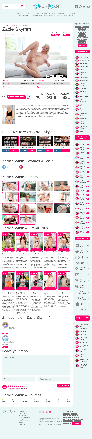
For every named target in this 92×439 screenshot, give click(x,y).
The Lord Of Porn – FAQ (25, 420)
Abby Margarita (83, 100)
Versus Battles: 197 (82, 37)
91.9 (28, 96)
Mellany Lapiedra (47, 294)
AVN (59, 401)
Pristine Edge (82, 167)
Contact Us (22, 413)
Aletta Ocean (82, 191)
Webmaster (22, 422)
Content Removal (23, 424)
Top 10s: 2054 (82, 28)
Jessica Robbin (82, 199)
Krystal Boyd (82, 172)
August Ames (82, 148)
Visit (14, 150)
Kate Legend (84, 66)
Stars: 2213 (86, 27)
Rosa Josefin (7, 254)
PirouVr (69, 401)
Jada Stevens (82, 203)
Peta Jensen (82, 222)
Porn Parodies (24, 16)
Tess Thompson (83, 105)
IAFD (13, 401)
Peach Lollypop (82, 84)
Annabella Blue (83, 92)
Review (6, 150)
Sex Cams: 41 (82, 42)
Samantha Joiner (83, 127)
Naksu (82, 69)
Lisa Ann (83, 195)
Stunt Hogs (83, 334)
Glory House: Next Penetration (84, 326)
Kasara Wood (21, 254)
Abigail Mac (82, 153)
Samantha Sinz (36, 254)
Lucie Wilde (82, 157)
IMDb (3, 401)
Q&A (82, 263)
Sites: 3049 (78, 27)
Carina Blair (6, 293)
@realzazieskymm (12, 167)
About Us (21, 411)
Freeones (24, 401)
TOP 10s (59, 16)
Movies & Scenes (83, 310)
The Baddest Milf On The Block (84, 366)
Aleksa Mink (84, 96)
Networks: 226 (82, 35)
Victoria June (82, 162)
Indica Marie (84, 80)
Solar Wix (83, 131)
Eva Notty (83, 144)
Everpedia (36, 401)
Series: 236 (82, 34)
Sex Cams (52, 13)
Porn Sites (29, 13)
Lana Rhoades (83, 181)
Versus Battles (82, 286)
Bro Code (83, 331)
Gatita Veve (48, 254)
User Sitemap (22, 415)
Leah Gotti (81, 186)
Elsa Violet (83, 118)
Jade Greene (62, 293)
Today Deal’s (68, 16)
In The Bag (83, 342)
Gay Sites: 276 (82, 32)
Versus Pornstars (82, 292)
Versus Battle (49, 16)
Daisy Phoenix (82, 122)
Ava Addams (82, 218)
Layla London (82, 227)
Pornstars (61, 13)
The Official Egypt (20, 294)
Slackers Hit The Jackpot (84, 346)
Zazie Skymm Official (29, 167)
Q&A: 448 (82, 30)
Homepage (19, 13)
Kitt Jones (34, 293)
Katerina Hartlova (82, 213)
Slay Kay (61, 254)
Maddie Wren (84, 60)
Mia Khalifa (82, 232)
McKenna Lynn (83, 73)
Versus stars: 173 (82, 39)
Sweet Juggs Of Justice (84, 360)
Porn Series (72, 13)
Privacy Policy (22, 419)
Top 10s (82, 257)
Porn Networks (41, 13)
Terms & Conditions (24, 417)
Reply (5, 333)
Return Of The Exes (83, 355)
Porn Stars (82, 251)
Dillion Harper (82, 176)
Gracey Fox (84, 88)
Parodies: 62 (82, 41)
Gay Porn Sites (36, 16)
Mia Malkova (82, 208)
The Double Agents (83, 338)
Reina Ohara (84, 63)
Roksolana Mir (83, 110)
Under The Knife (83, 351)
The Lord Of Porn (7, 25)
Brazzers (48, 401)
